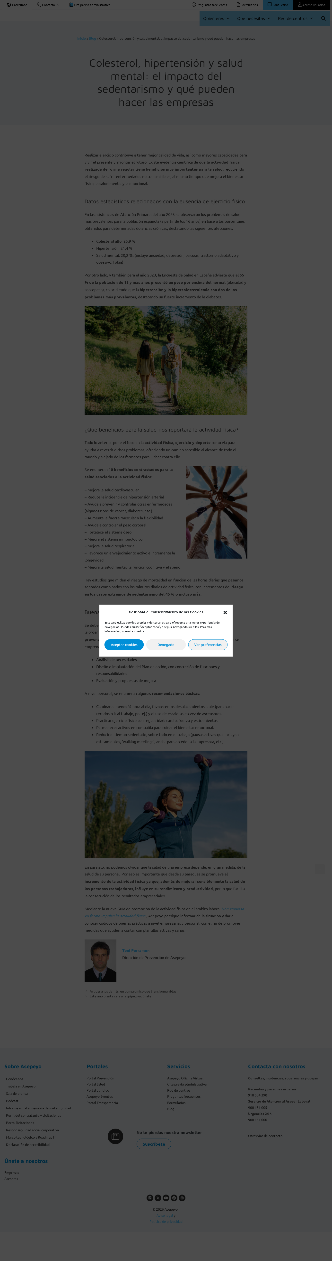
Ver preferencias (208, 645)
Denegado (166, 645)
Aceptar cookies (124, 645)
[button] (225, 611)
